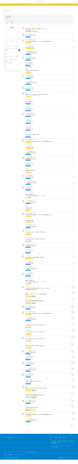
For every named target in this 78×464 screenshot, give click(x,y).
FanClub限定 (17, 46)
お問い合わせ (5, 454)
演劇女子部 (15, 457)
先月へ (28, 425)
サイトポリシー (16, 454)
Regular (32, 4)
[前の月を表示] (5, 27)
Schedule (28, 4)
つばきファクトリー (70, 440)
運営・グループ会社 (21, 454)
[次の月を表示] (19, 27)
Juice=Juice (64, 440)
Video (42, 4)
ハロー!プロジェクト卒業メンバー (55, 447)
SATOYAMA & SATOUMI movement (8, 457)
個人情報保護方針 (10, 454)
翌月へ (72, 425)
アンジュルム (59, 440)
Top (51, 437)
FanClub (53, 4)
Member (49, 4)
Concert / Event (37, 4)
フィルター (8, 46)
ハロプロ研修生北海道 (54, 443)
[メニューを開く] (76, 2)
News (24, 4)
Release (45, 4)
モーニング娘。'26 (53, 440)
